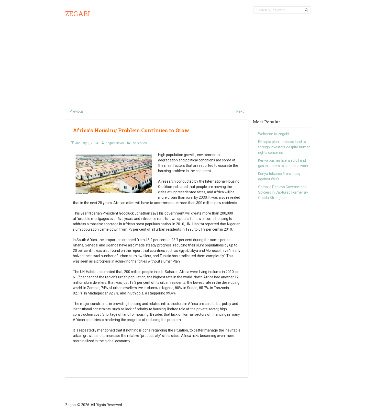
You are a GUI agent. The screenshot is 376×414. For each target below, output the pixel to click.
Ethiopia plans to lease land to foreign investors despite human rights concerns (284, 147)
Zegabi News (114, 143)
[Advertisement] (188, 62)
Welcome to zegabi (273, 134)
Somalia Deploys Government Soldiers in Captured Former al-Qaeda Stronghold (283, 192)
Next (242, 111)
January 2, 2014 (86, 143)
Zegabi (77, 13)
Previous (74, 111)
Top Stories (139, 143)
